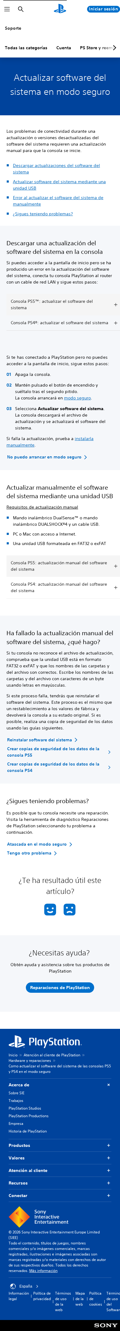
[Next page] (113, 47)
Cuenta (63, 47)
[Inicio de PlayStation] (60, 9)
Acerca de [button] (19, 1085)
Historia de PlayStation (28, 1131)
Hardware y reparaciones (30, 1060)
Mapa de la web (80, 1299)
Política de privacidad (42, 1296)
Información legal (19, 1296)
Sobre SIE (16, 1093)
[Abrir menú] (7, 9)
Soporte (13, 28)
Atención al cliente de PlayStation (52, 1055)
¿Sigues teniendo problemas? (43, 214)
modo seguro (77, 398)
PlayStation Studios (25, 1108)
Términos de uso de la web (63, 1301)
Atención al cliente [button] (28, 1170)
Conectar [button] (18, 1195)
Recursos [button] (18, 1183)
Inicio (13, 1055)
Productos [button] (19, 1145)
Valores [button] (17, 1158)
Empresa (16, 1123)
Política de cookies (95, 1299)
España (25, 1286)
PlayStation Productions (29, 1115)
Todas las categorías (26, 47)
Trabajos (16, 1100)
